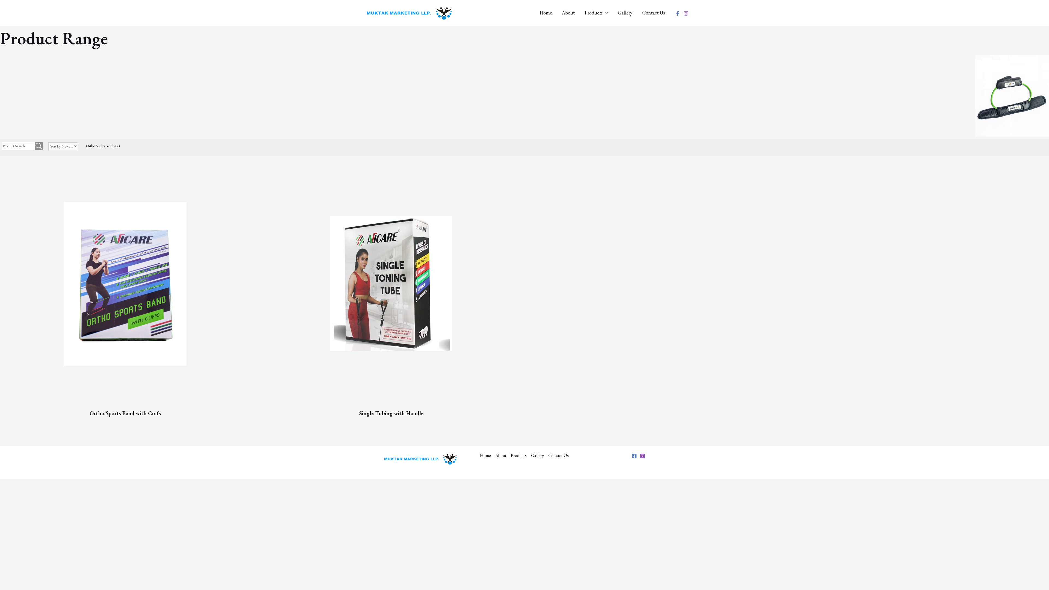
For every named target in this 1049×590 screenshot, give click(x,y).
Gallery (625, 13)
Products (594, 13)
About (568, 13)
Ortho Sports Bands (103, 145)
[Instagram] (685, 13)
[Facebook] (677, 13)
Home (546, 13)
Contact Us (653, 13)
